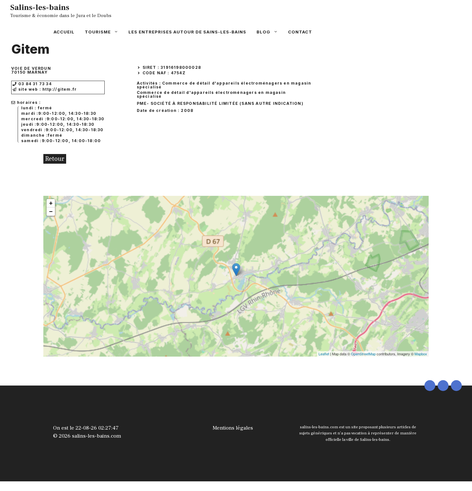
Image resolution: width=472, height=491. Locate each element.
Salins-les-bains (39, 7)
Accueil (64, 31)
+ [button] (51, 203)
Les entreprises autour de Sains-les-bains (187, 31)
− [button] (51, 211)
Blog (263, 31)
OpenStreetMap (363, 353)
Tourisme (98, 31)
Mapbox (421, 353)
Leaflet (324, 353)
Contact (300, 31)
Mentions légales (233, 428)
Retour (55, 159)
